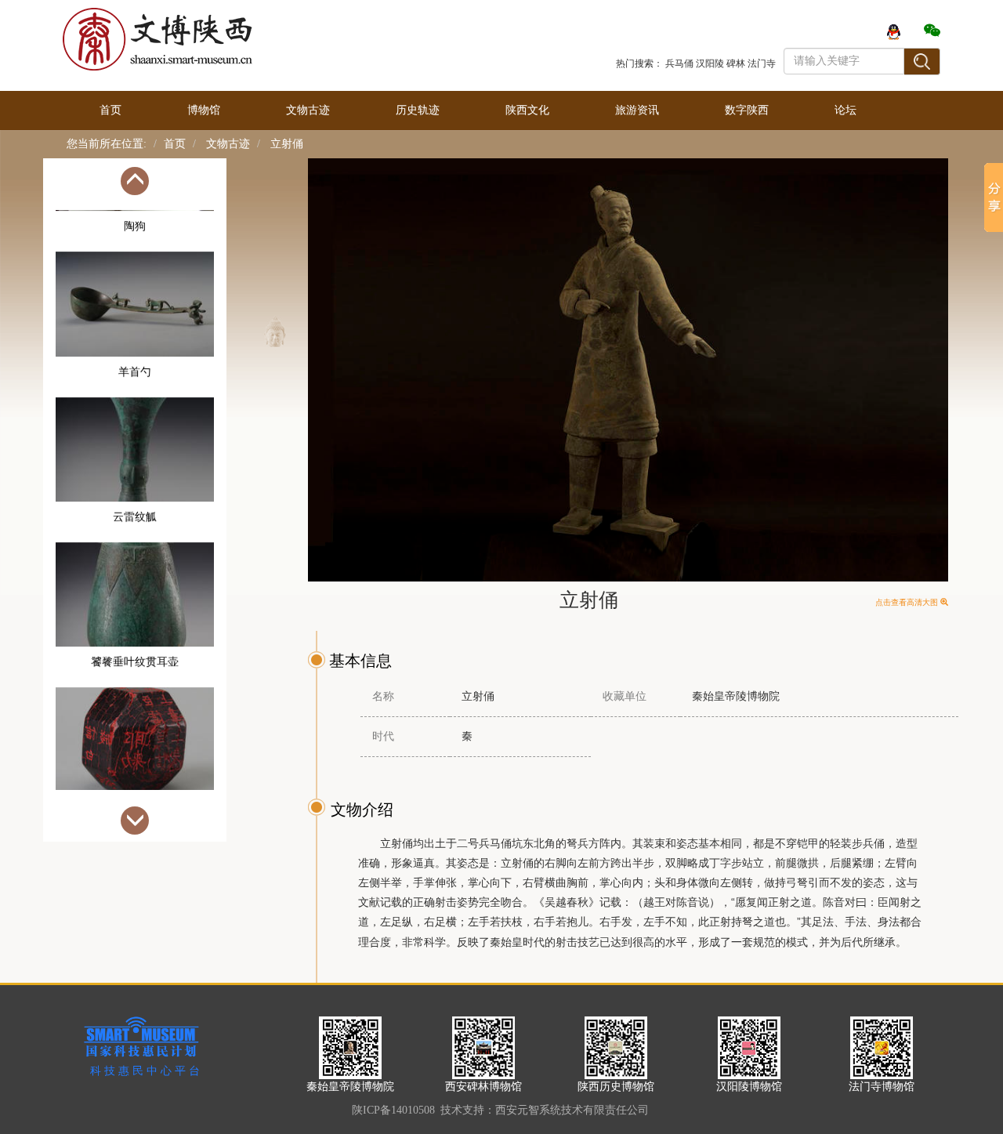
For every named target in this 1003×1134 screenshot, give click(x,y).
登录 (795, 31)
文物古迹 (308, 110)
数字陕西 (747, 110)
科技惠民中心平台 (146, 1071)
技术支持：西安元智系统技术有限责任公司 (544, 1110)
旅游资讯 (637, 110)
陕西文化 (527, 110)
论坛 (845, 110)
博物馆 (203, 110)
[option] (135, 285)
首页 (110, 110)
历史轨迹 (418, 110)
